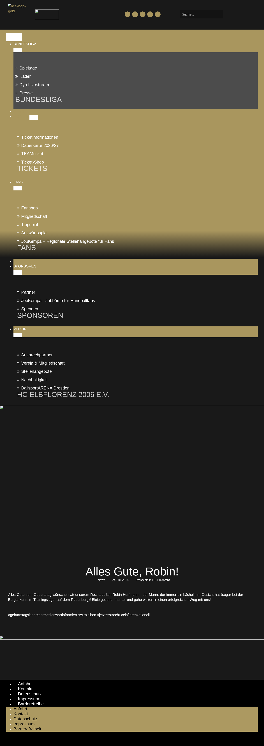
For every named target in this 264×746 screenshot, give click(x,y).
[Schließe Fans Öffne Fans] (17, 188)
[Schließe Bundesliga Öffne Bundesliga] (17, 50)
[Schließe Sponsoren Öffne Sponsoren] (17, 272)
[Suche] (228, 14)
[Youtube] (135, 14)
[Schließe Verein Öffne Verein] (17, 335)
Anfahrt (25, 683)
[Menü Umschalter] (14, 37)
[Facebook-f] (127, 14)
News (101, 580)
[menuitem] (135, 43)
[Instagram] (142, 14)
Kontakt (25, 688)
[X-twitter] (150, 14)
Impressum (28, 698)
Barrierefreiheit (32, 703)
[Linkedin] (158, 14)
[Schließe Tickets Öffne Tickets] (33, 117)
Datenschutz (30, 693)
